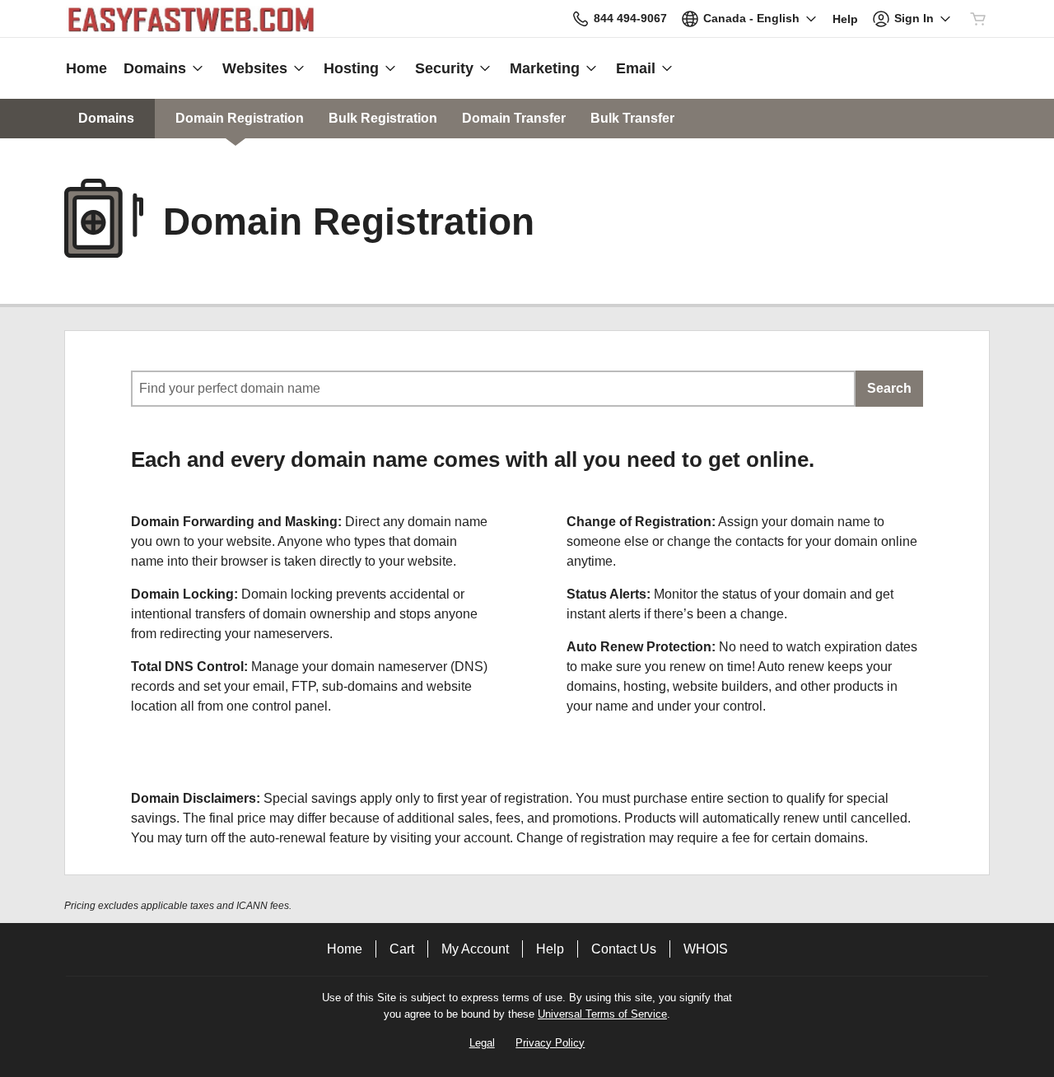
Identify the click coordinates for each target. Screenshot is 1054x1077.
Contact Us (623, 949)
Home (344, 949)
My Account (475, 949)
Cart (401, 949)
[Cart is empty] (978, 19)
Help (550, 949)
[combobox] (493, 388)
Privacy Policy (550, 1043)
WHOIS (705, 949)
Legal (482, 1043)
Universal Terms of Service (602, 1014)
